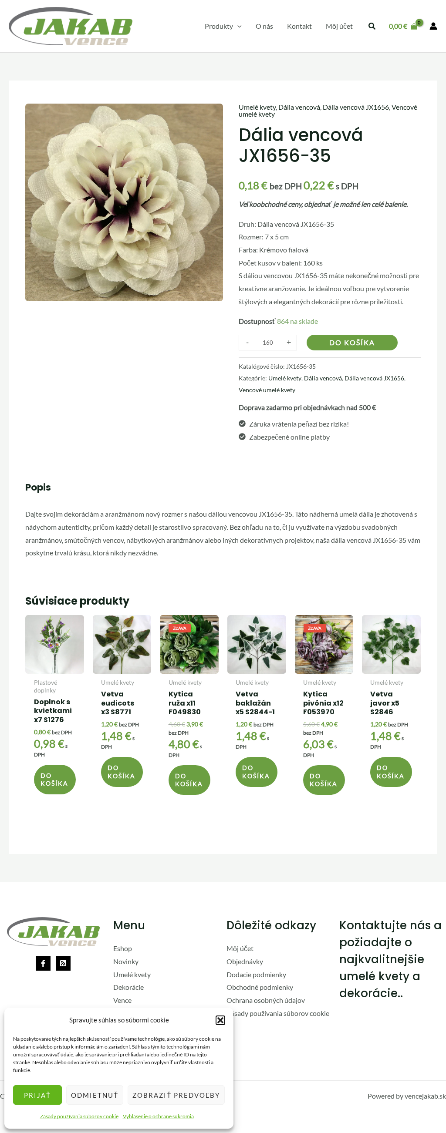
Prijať (37, 1095)
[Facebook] (43, 963)
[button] (220, 1020)
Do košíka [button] (54, 779)
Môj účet (239, 948)
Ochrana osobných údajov (265, 1000)
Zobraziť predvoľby (176, 1095)
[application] (237, 26)
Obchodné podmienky (259, 987)
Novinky (126, 961)
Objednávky (244, 961)
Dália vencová (299, 107)
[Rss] (63, 963)
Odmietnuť (94, 1095)
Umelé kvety (257, 107)
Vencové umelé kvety (267, 389)
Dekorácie (128, 987)
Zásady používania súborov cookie (79, 1116)
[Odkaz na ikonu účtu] (433, 26)
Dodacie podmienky (256, 974)
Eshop (122, 948)
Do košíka (352, 342)
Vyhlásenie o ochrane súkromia (158, 1116)
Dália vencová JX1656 (356, 107)
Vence (122, 1000)
